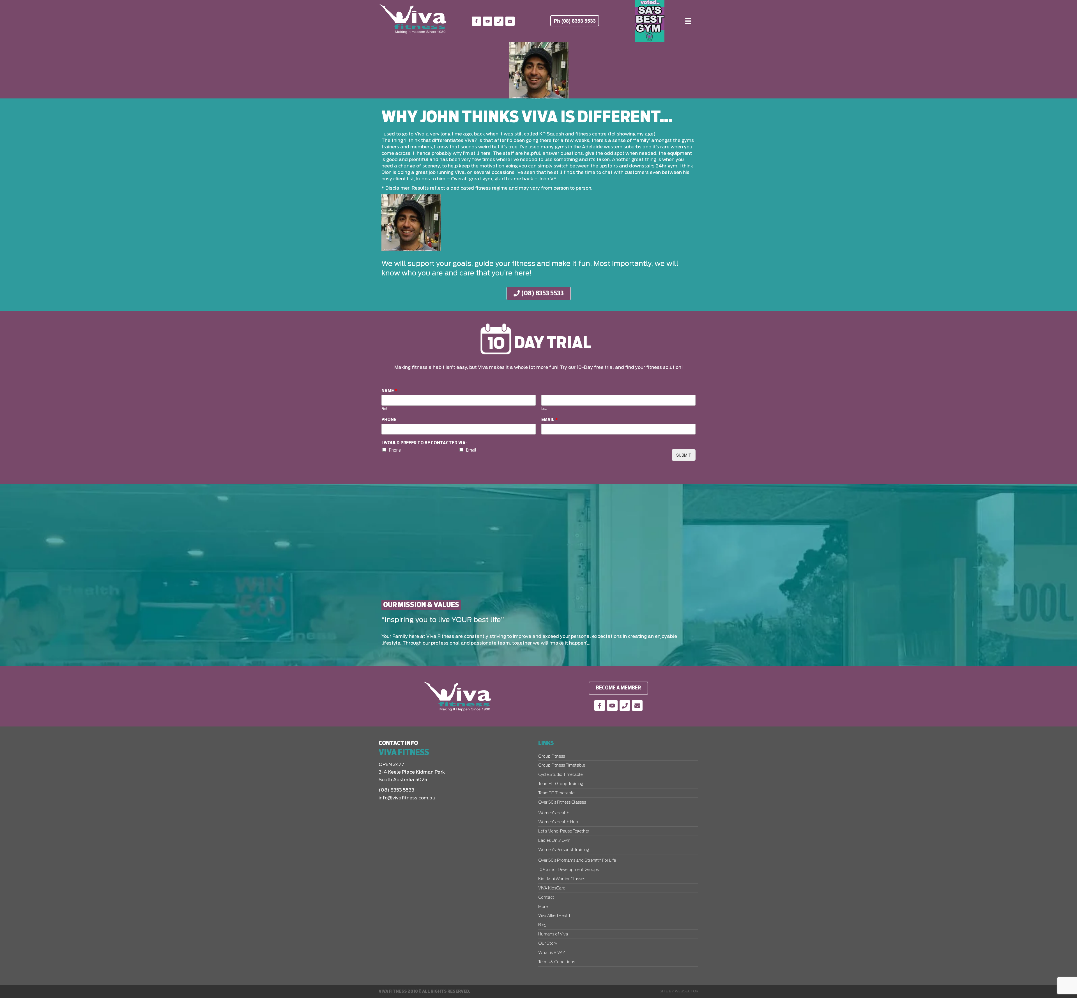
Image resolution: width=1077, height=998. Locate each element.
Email (549, 419)
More (543, 907)
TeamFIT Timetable (556, 793)
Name (389, 390)
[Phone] (498, 21)
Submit (683, 455)
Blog (542, 925)
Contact (546, 898)
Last (544, 409)
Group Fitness (551, 756)
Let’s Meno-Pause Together (563, 831)
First (384, 409)
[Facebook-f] (476, 21)
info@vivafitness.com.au (407, 798)
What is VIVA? (551, 953)
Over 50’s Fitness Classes (562, 802)
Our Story (547, 944)
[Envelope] (510, 21)
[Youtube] (487, 21)
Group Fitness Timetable (561, 765)
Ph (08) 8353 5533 (575, 20)
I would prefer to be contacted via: (424, 443)
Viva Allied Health (555, 916)
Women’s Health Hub (558, 822)
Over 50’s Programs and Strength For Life (577, 861)
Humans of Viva (553, 934)
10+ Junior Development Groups (568, 870)
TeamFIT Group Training (560, 784)
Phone (388, 419)
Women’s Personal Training (563, 850)
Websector (686, 991)
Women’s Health (553, 813)
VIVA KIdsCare (551, 888)
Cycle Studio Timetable (560, 775)
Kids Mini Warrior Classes (561, 879)
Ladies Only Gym (554, 841)
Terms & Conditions (556, 962)
